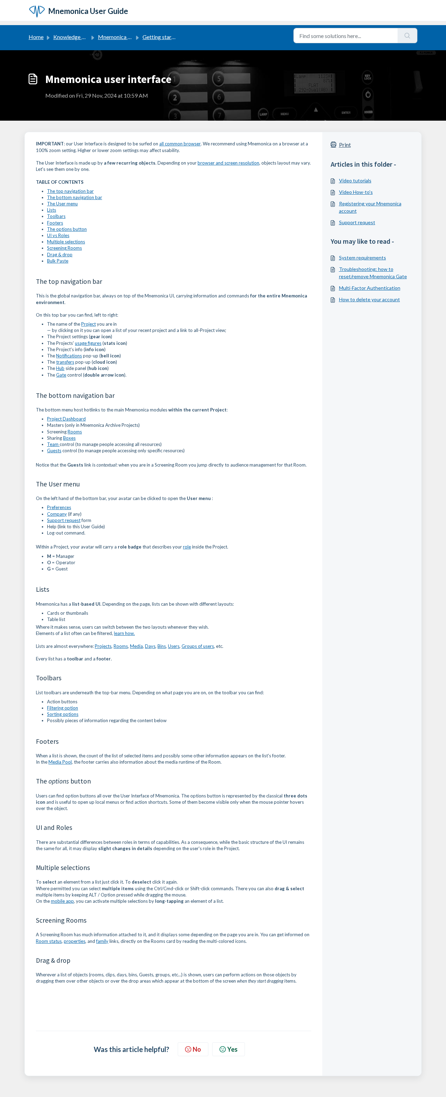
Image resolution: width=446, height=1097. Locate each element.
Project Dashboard (66, 419)
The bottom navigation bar (74, 197)
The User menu (62, 203)
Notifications (69, 355)
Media (136, 646)
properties (74, 941)
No (197, 1049)
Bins (161, 646)
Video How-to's (356, 192)
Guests (54, 450)
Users (173, 646)
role (187, 547)
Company (57, 514)
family (102, 941)
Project (88, 324)
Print (345, 144)
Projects (103, 646)
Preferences (59, 507)
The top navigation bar (70, 191)
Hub (60, 368)
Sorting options (62, 714)
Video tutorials (355, 180)
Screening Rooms (64, 248)
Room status (49, 941)
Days (150, 646)
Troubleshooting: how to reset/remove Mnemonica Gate (373, 272)
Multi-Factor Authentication (369, 288)
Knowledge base (73, 36)
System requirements (362, 257)
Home (36, 36)
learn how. (124, 633)
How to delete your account (369, 299)
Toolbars (56, 216)
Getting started (161, 36)
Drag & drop (59, 254)
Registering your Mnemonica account (370, 207)
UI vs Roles (58, 235)
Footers (55, 223)
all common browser (180, 143)
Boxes (69, 438)
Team (53, 444)
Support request (63, 520)
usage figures (88, 343)
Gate (61, 375)
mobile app (62, 901)
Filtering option (62, 708)
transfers (65, 362)
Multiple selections (66, 241)
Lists (51, 210)
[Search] (407, 35)
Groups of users (198, 646)
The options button (67, 229)
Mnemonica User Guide (126, 36)
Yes (232, 1049)
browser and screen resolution (228, 163)
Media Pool (60, 762)
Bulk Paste (57, 261)
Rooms (75, 431)
